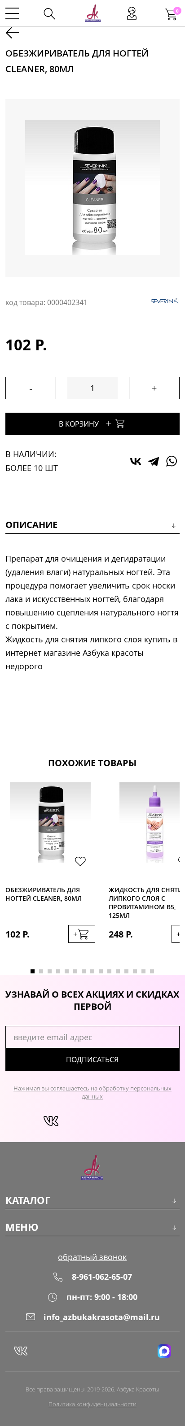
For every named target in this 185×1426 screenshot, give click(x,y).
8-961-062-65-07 (102, 1276)
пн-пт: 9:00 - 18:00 (101, 1296)
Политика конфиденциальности (92, 1404)
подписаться (92, 1059)
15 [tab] (152, 971)
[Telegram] (153, 461)
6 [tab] (75, 971)
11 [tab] (118, 971)
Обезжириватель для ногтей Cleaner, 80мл (43, 894)
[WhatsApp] (171, 461)
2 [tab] (41, 971)
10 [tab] (109, 971)
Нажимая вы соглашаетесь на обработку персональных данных (92, 1092)
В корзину (85, 422)
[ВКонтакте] (136, 461)
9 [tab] (101, 971)
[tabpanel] (50, 871)
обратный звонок (92, 1257)
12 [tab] (126, 971)
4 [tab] (58, 971)
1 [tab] (33, 971)
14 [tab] (143, 971)
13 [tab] (135, 971)
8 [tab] (92, 971)
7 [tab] (84, 971)
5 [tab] (67, 971)
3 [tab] (50, 971)
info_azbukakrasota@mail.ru (102, 1317)
